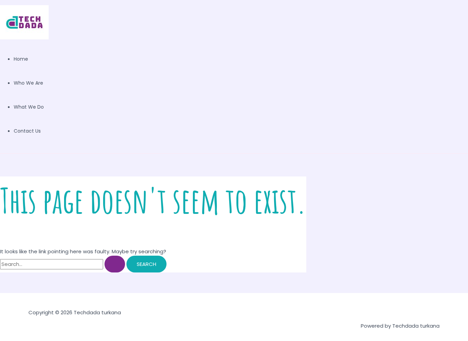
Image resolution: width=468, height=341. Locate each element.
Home (21, 59)
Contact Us (27, 130)
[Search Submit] (114, 264)
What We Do (29, 106)
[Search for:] (63, 264)
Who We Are (28, 83)
